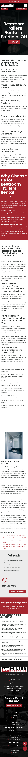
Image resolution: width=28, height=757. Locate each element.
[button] (14, 621)
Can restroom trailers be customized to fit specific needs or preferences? (14, 658)
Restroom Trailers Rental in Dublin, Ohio (14, 535)
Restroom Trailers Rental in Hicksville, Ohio (14, 538)
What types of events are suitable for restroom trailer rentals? (13, 629)
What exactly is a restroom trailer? (12, 621)
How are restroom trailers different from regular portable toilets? (14, 624)
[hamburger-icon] (25, 5)
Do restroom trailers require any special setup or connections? (14, 637)
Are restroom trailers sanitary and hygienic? (12, 641)
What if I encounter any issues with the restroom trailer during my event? (13, 650)
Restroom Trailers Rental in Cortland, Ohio (14, 544)
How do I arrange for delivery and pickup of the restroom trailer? (14, 654)
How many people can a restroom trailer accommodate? (14, 633)
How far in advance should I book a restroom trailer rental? (12, 645)
